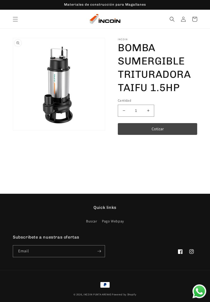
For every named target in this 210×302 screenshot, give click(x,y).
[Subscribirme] (99, 251)
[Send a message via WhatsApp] (199, 291)
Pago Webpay (113, 221)
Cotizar (158, 129)
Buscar (91, 221)
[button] (15, 19)
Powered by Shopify (124, 294)
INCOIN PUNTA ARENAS (97, 294)
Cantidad (124, 100)
